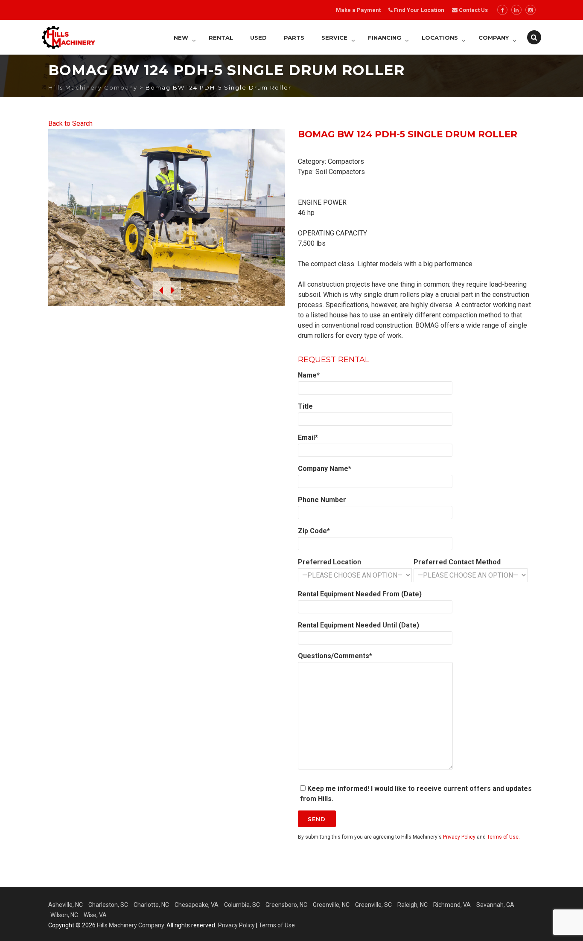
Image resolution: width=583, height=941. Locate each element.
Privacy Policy (459, 837)
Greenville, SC (373, 904)
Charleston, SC (108, 904)
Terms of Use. (503, 837)
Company (493, 37)
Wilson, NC (64, 915)
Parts (294, 37)
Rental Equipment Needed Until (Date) (358, 625)
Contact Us (473, 10)
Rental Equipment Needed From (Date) (360, 594)
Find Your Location (419, 10)
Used (258, 37)
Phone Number (322, 500)
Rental (221, 37)
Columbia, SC (242, 904)
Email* (308, 437)
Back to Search (70, 123)
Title (305, 406)
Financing (384, 37)
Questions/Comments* (335, 656)
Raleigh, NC (412, 904)
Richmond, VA (452, 904)
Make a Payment (358, 10)
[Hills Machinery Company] (69, 37)
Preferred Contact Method (457, 562)
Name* (309, 375)
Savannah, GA (495, 904)
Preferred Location (329, 562)
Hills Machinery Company (130, 925)
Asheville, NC (65, 904)
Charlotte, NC (151, 904)
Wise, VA (95, 915)
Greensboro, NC (286, 904)
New (181, 37)
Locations (440, 37)
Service (334, 37)
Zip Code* (314, 531)
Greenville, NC (331, 904)
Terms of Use (277, 925)
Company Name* (324, 469)
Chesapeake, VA (197, 904)
